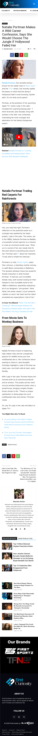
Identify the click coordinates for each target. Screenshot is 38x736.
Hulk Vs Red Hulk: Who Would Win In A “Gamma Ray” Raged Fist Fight (10, 471)
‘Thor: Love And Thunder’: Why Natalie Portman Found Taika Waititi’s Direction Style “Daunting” (18, 435)
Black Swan (30, 86)
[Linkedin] (12, 529)
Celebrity (9, 20)
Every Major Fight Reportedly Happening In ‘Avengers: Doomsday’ (24, 595)
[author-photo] (19, 499)
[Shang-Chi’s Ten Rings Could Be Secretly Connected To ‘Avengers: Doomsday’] (7, 606)
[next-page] (7, 548)
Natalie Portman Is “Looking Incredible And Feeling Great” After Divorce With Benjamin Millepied (16, 153)
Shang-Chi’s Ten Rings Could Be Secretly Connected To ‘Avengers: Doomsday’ (24, 606)
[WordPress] (25, 529)
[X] (17, 55)
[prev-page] (4, 548)
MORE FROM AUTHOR (25, 538)
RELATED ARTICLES (9, 538)
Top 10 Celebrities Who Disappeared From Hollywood (22, 568)
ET (18, 254)
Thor (11, 89)
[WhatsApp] (26, 55)
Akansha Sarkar (8, 49)
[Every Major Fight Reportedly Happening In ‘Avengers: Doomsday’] (7, 596)
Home (3, 20)
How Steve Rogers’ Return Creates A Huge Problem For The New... (23, 585)
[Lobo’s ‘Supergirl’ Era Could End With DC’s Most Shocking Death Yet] (7, 626)
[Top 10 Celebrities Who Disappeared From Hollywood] (7, 567)
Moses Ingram (22, 262)
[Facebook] (12, 55)
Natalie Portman (8, 83)
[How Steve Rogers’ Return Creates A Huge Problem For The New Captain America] (7, 585)
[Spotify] (17, 529)
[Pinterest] (21, 55)
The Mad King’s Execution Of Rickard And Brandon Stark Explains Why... (24, 616)
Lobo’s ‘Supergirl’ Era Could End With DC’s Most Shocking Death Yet (24, 626)
